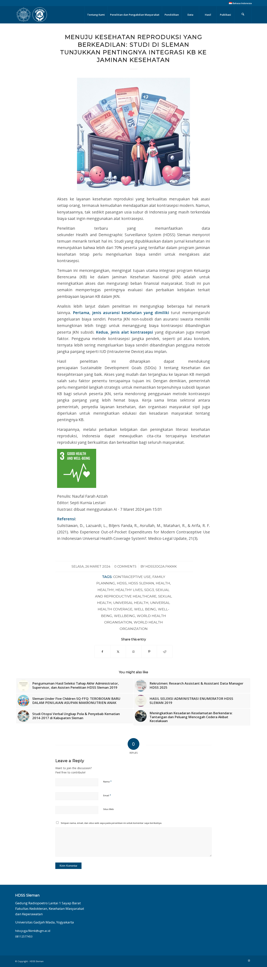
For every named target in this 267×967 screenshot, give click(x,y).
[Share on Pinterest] (149, 651)
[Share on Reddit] (164, 651)
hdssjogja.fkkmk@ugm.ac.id (32, 931)
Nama (107, 781)
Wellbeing (124, 616)
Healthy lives (129, 590)
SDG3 (149, 590)
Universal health (130, 603)
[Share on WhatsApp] (133, 651)
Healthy (106, 590)
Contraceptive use (132, 577)
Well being (145, 609)
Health (163, 583)
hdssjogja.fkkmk (161, 566)
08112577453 (23, 936)
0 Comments (125, 566)
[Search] (243, 14)
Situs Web (108, 809)
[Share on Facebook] (102, 651)
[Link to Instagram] (249, 960)
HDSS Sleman (141, 583)
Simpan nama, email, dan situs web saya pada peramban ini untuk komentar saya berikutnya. (111, 822)
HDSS (122, 583)
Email (107, 795)
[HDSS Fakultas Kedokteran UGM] (32, 14)
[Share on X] (118, 651)
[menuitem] (239, 3)
